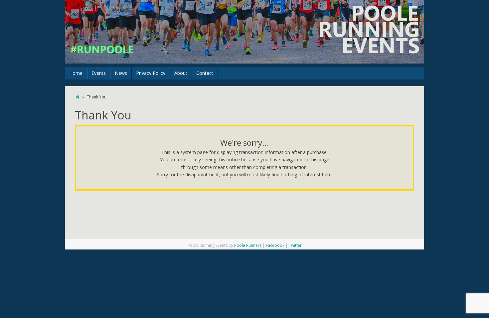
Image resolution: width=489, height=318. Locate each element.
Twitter (295, 245)
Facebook (275, 245)
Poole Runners (247, 245)
